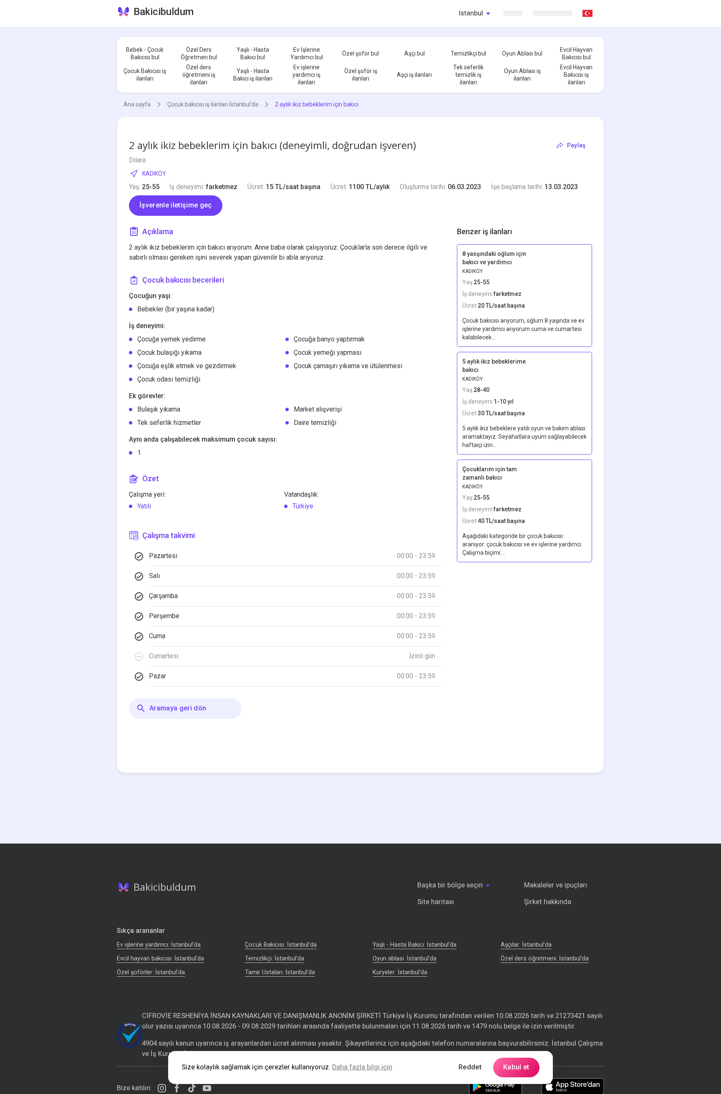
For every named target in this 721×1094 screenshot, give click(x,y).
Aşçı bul (414, 53)
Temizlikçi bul (468, 53)
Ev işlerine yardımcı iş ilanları (306, 75)
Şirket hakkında (547, 902)
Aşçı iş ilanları (414, 74)
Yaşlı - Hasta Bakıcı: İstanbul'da (414, 944)
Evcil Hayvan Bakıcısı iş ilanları (576, 75)
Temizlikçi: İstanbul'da (274, 958)
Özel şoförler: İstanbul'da (151, 972)
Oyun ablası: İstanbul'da (404, 958)
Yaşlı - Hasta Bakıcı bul (253, 53)
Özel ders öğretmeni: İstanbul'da (545, 958)
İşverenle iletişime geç (175, 205)
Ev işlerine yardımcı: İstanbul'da (159, 944)
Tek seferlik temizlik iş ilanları (468, 75)
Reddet (470, 1067)
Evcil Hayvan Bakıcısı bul (576, 53)
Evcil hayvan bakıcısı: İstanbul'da (160, 958)
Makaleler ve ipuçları (555, 885)
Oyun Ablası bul (522, 53)
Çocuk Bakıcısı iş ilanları (145, 75)
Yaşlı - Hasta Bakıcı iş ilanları (252, 75)
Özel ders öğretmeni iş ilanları (198, 75)
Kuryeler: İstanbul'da (400, 972)
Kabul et (516, 1067)
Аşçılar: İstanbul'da (526, 944)
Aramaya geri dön (177, 708)
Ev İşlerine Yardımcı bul (306, 53)
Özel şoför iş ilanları (360, 75)
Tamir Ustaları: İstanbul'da (280, 972)
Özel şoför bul (360, 53)
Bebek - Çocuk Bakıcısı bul (145, 53)
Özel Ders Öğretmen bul (199, 53)
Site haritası (435, 902)
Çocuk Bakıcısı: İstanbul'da (281, 944)
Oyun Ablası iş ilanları (522, 75)
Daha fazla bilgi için (362, 1067)
